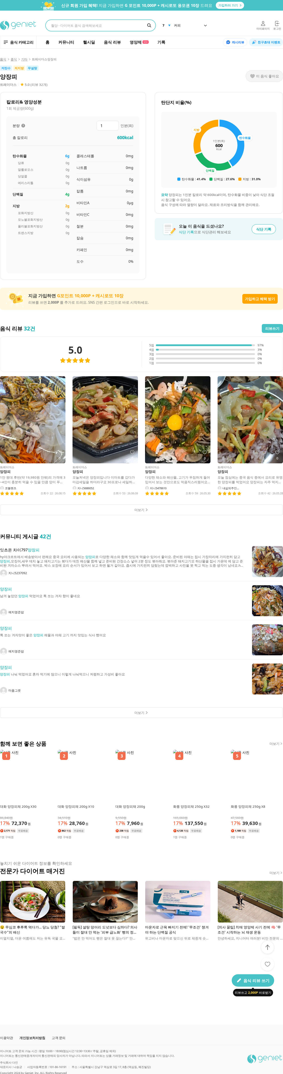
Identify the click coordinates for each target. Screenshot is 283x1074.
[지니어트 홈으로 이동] (18, 25)
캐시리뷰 (238, 42)
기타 (24, 59)
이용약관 (6, 1037)
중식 (14, 59)
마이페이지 (263, 29)
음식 (3, 59)
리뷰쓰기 (272, 328)
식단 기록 (263, 229)
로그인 (277, 29)
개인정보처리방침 (32, 1037)
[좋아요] (267, 964)
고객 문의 (58, 1037)
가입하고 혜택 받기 (260, 298)
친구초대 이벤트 (269, 42)
